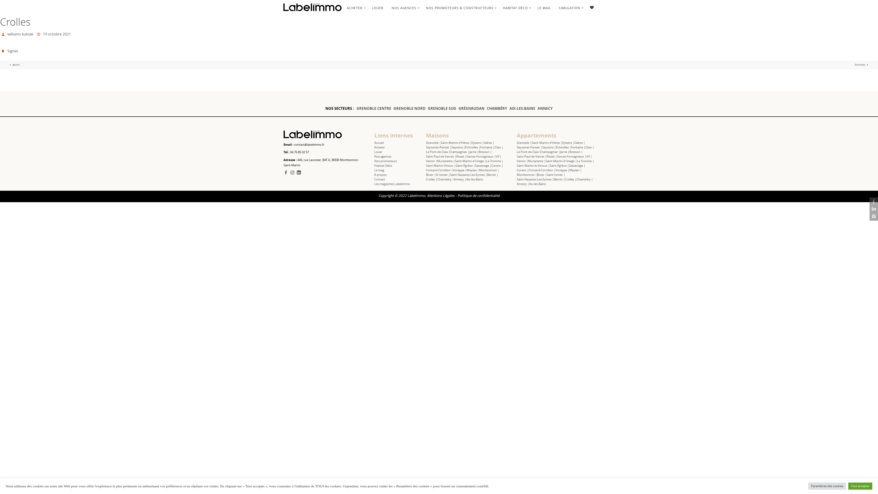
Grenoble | (433, 143)
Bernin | (492, 175)
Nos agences (382, 156)
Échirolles (860, 64)
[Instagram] (873, 216)
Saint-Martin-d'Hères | (456, 143)
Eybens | (477, 143)
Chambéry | (445, 179)
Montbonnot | (489, 170)
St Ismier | (443, 175)
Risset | (461, 156)
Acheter (379, 147)
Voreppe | (460, 170)
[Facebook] (873, 201)
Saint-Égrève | (465, 166)
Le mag (379, 170)
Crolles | (431, 179)
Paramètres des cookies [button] (827, 486)
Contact (379, 179)
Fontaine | (487, 147)
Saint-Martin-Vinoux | (441, 166)
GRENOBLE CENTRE (373, 108)
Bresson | (485, 152)
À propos (380, 175)
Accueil (379, 143)
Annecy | (460, 179)
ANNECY (545, 108)
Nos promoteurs (385, 161)
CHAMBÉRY (497, 108)
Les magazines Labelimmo (392, 184)
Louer (378, 152)
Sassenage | (483, 166)
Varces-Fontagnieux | (481, 156)
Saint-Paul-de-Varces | (441, 156)
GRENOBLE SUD (442, 108)
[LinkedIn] (873, 209)
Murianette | (446, 161)
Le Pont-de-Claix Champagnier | (447, 152)
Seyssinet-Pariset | (438, 147)
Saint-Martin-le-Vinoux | (533, 166)
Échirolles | (472, 147)
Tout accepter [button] (860, 486)
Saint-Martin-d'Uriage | (470, 161)
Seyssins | (458, 147)
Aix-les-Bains (474, 179)
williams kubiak (20, 34)
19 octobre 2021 (57, 34)
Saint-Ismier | (556, 175)
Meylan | (473, 170)
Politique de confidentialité (479, 195)
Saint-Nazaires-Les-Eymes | (468, 175)
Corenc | (497, 166)
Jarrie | (474, 152)
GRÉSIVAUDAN (471, 108)
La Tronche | (494, 161)
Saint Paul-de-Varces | (532, 156)
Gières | (489, 143)
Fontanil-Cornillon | (439, 170)
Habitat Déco (383, 166)
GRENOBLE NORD (409, 108)
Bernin (16, 64)
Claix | (499, 147)
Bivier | (431, 175)
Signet (12, 51)
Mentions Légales (441, 195)
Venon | (431, 161)
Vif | (498, 156)
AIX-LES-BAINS (522, 108)
